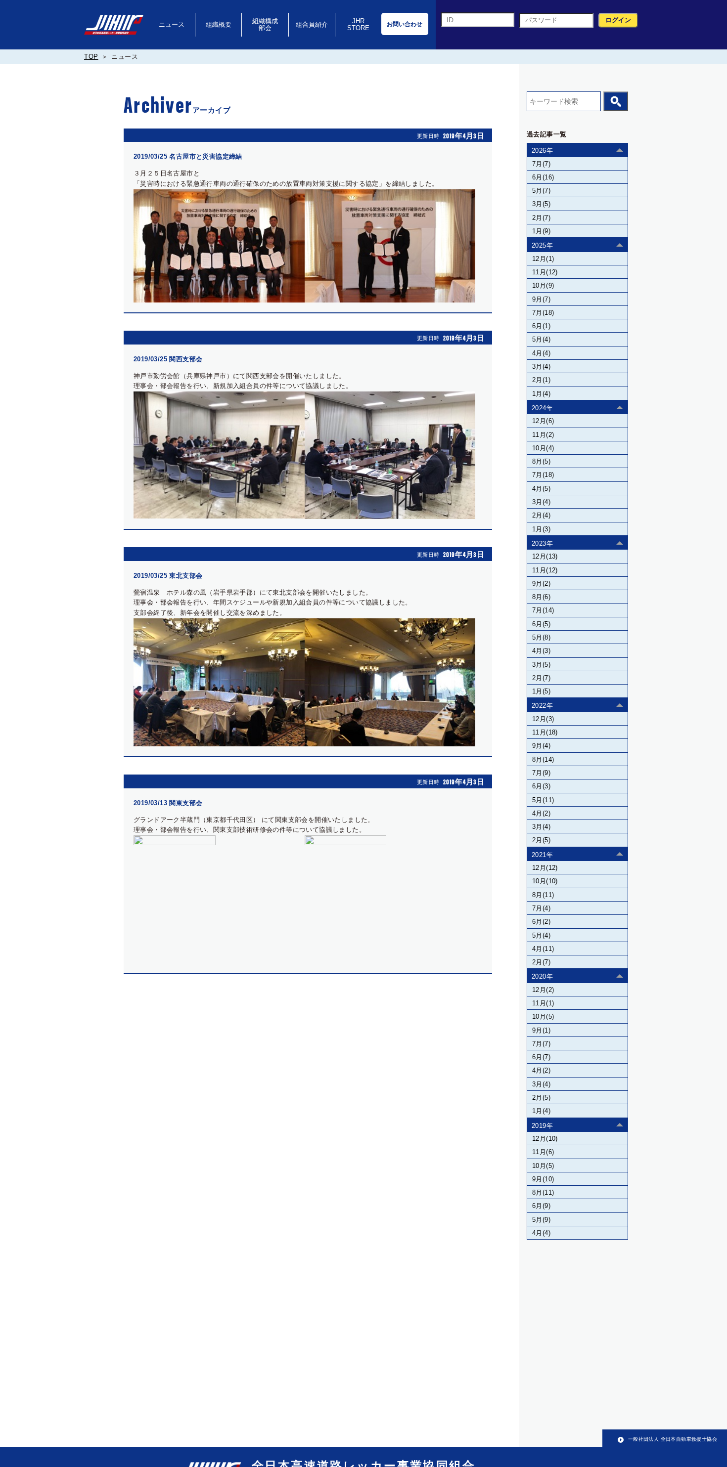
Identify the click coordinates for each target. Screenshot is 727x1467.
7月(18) (543, 312)
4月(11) (543, 948)
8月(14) (543, 759)
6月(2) (541, 921)
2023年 (542, 543)
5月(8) (541, 637)
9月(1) (541, 1030)
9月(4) (541, 745)
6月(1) (541, 326)
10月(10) (545, 881)
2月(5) (541, 840)
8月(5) (541, 461)
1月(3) (541, 529)
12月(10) (545, 1138)
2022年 (542, 705)
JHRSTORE (358, 24)
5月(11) (543, 800)
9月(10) (543, 1179)
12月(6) (543, 421)
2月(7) (541, 217)
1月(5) (541, 691)
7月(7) (541, 164)
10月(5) (543, 1016)
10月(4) (543, 448)
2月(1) (541, 380)
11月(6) (543, 1152)
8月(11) (543, 895)
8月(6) (541, 597)
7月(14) (543, 610)
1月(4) (541, 393)
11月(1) (543, 1003)
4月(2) (541, 813)
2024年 (542, 408)
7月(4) (541, 908)
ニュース (171, 24)
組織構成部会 (265, 24)
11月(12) (545, 272)
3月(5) (541, 204)
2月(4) (541, 515)
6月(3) (541, 786)
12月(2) (543, 989)
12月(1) (543, 258)
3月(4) (541, 366)
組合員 (312, 24)
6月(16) (543, 177)
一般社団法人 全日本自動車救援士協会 (672, 1439)
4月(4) (541, 353)
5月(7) (541, 190)
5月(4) (541, 339)
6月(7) (541, 1057)
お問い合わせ (404, 24)
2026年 (542, 150)
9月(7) (541, 299)
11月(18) (545, 732)
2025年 (542, 245)
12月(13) (545, 556)
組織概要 (218, 24)
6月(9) (541, 1205)
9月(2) (541, 583)
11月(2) (543, 434)
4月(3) (541, 650)
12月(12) (545, 867)
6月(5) (541, 624)
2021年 (542, 855)
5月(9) (541, 1219)
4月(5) (541, 488)
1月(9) (541, 231)
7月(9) (541, 773)
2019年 (542, 1125)
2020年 (542, 976)
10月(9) (543, 285)
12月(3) (543, 719)
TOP (91, 56)
